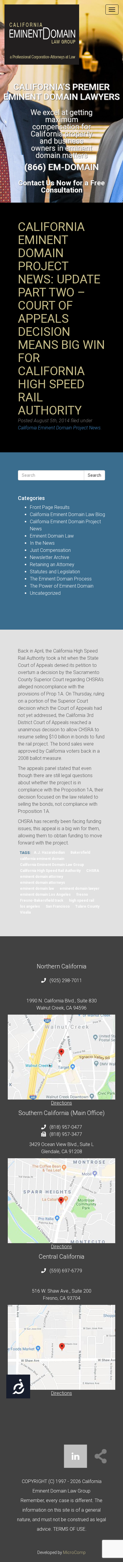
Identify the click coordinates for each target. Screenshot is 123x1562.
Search (94, 475)
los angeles (30, 907)
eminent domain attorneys (42, 883)
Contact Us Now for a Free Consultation (61, 186)
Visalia (25, 913)
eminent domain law (37, 889)
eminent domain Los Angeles (45, 895)
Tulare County (87, 907)
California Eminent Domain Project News (59, 428)
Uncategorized (45, 593)
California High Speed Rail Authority (50, 871)
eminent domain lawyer (79, 889)
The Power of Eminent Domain (61, 586)
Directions (61, 1103)
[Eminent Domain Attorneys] (61, 34)
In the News (42, 543)
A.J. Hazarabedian (49, 853)
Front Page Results (50, 507)
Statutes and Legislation (55, 572)
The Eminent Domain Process (61, 579)
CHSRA (92, 871)
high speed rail (81, 901)
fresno (82, 895)
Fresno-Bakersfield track (41, 901)
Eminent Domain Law (52, 536)
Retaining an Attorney (52, 564)
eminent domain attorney (41, 877)
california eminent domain (42, 859)
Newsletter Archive (49, 557)
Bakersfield (80, 853)
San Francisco (58, 907)
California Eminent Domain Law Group (52, 865)
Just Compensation (50, 550)
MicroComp (74, 1552)
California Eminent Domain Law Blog (67, 514)
